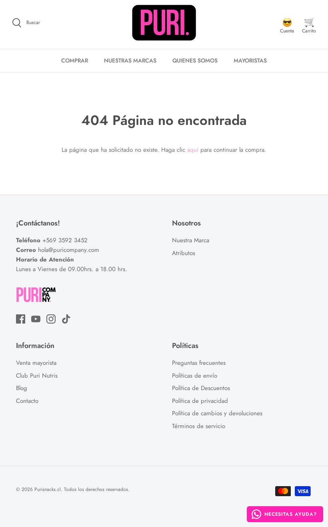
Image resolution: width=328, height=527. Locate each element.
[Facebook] (20, 319)
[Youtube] (35, 319)
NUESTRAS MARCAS (130, 60)
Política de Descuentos (201, 388)
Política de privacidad (200, 400)
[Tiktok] (66, 319)
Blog (21, 388)
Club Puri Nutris (37, 375)
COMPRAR (74, 60)
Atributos (183, 253)
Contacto (27, 400)
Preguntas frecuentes (199, 362)
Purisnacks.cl (47, 489)
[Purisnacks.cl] (164, 23)
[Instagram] (51, 319)
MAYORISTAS (250, 60)
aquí (192, 149)
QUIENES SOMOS (195, 60)
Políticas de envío (194, 375)
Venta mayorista (36, 362)
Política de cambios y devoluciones (217, 413)
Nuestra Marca (190, 240)
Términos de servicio (198, 426)
